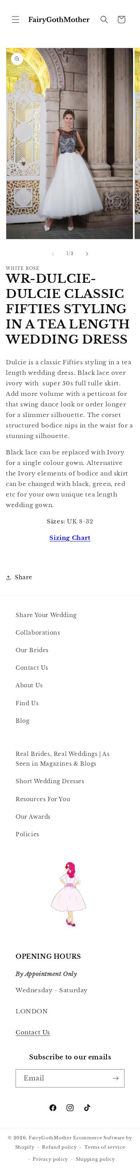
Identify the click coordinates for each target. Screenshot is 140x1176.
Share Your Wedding (46, 615)
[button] (15, 19)
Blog (22, 720)
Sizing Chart (69, 537)
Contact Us (32, 667)
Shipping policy (95, 1159)
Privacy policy (50, 1159)
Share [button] (23, 577)
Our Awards (33, 816)
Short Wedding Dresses (50, 781)
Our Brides (32, 650)
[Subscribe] (115, 1078)
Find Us (27, 703)
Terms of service (104, 1147)
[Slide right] (87, 254)
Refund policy (59, 1147)
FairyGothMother (50, 1138)
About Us (29, 685)
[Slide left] (52, 254)
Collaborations (38, 632)
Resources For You (43, 799)
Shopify (25, 1147)
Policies (27, 834)
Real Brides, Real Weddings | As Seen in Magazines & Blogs (63, 758)
